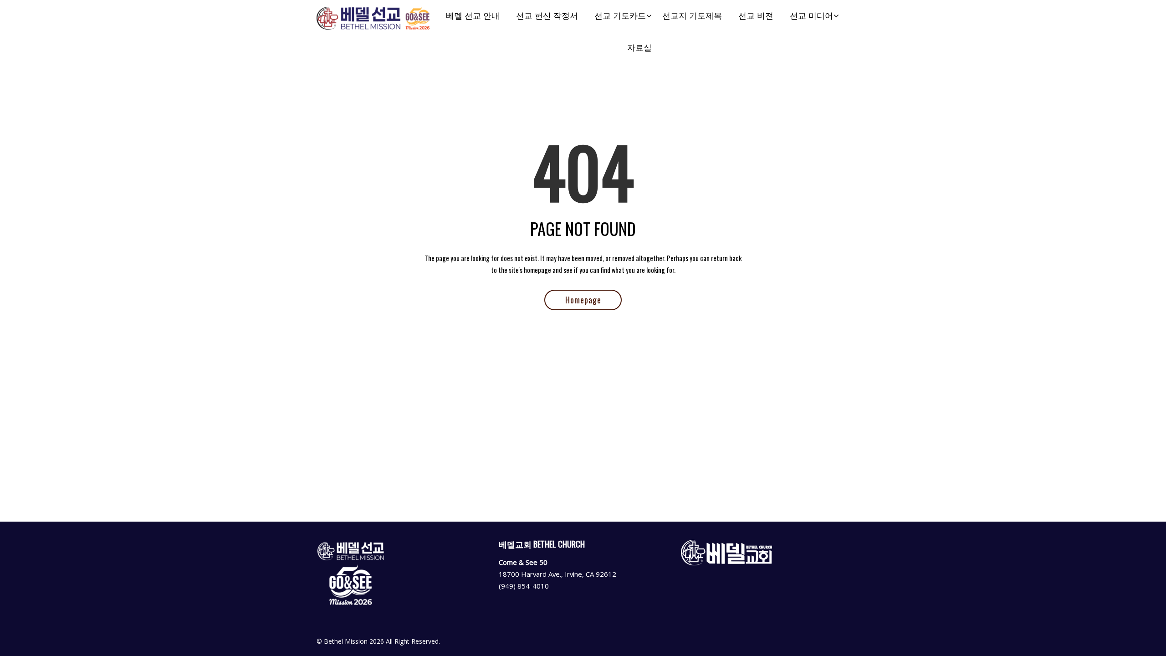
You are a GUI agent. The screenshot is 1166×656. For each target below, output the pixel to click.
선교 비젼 (755, 15)
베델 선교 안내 (473, 15)
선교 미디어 (811, 15)
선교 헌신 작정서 (547, 15)
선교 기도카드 (620, 15)
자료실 (639, 47)
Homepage (583, 300)
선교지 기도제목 (692, 15)
